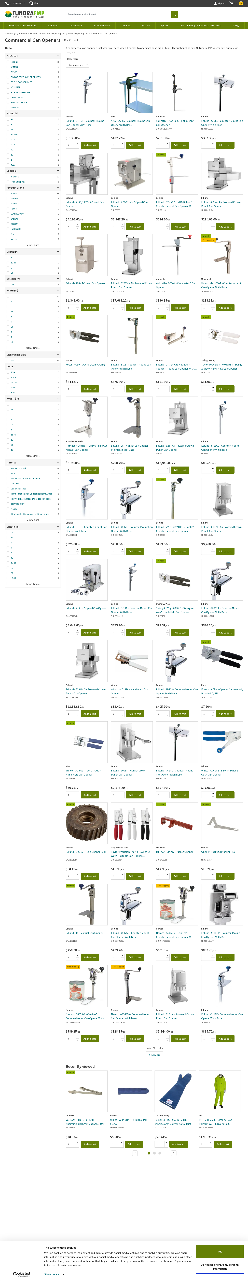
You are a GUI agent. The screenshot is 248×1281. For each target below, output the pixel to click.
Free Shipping (18, 181)
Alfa (13, 233)
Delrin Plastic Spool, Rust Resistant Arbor (31, 493)
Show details (52, 1274)
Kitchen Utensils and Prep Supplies (47, 33)
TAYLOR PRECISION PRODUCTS (26, 77)
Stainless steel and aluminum (25, 478)
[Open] (58, 56)
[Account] (215, 3)
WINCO (14, 72)
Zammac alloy (17, 503)
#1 (12, 119)
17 (12, 567)
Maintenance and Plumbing (22, 25)
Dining (236, 25)
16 (12, 404)
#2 (12, 129)
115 (12, 284)
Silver (13, 372)
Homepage (10, 33)
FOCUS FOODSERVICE (21, 82)
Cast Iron (15, 483)
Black (13, 377)
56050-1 (14, 134)
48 (12, 449)
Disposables (76, 25)
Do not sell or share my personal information (220, 1266)
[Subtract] (77, 147)
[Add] (77, 143)
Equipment (53, 25)
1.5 (12, 272)
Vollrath (14, 223)
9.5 (12, 444)
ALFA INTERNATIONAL (21, 92)
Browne (14, 218)
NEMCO (14, 66)
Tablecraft (16, 228)
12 (12, 424)
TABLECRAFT (17, 97)
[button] (236, 3)
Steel (13, 473)
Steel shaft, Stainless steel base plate (30, 513)
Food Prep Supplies (78, 33)
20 (12, 154)
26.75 (13, 434)
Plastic (14, 508)
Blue (13, 392)
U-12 (13, 139)
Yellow (14, 382)
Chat (36, 3)
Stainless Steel (18, 468)
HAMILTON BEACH (19, 102)
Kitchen (146, 25)
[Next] (174, 1153)
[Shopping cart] (231, 3)
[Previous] (135, 1153)
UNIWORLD (16, 107)
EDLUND (14, 61)
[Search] (175, 14)
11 (12, 341)
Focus (14, 208)
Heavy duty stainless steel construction (31, 498)
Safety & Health (102, 25)
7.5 (12, 572)
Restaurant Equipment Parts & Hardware (201, 25)
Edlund (14, 193)
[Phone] (7, 3)
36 (12, 311)
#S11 (13, 164)
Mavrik (14, 239)
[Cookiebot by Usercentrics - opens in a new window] (22, 1274)
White (13, 387)
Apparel (165, 25)
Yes (12, 360)
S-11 (13, 144)
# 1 (12, 149)
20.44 (13, 262)
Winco (14, 203)
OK (220, 1251)
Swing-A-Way (17, 213)
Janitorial (126, 25)
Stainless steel (18, 488)
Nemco (14, 198)
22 (12, 409)
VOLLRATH (16, 87)
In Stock (15, 176)
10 (12, 296)
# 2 (12, 124)
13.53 (13, 578)
